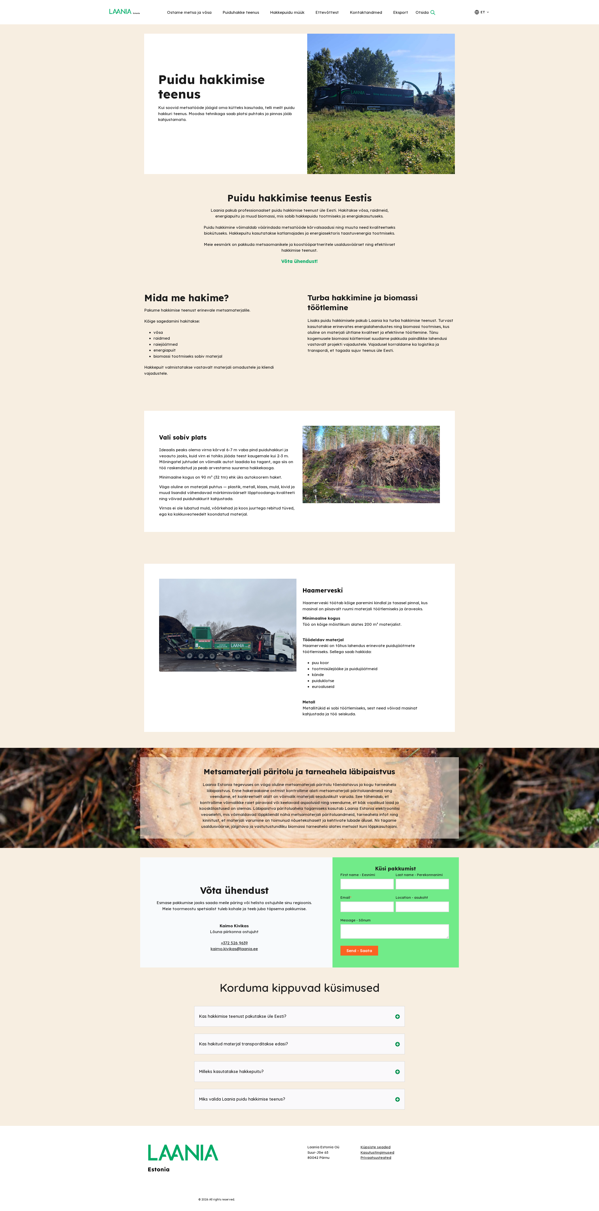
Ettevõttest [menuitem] (327, 12)
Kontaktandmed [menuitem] (366, 12)
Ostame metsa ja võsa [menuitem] (189, 12)
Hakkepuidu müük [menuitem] (287, 12)
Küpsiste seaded (376, 1147)
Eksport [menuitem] (400, 12)
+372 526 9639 (234, 942)
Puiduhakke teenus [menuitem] (241, 12)
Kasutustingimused (377, 1152)
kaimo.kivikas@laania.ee (234, 948)
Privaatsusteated (376, 1157)
